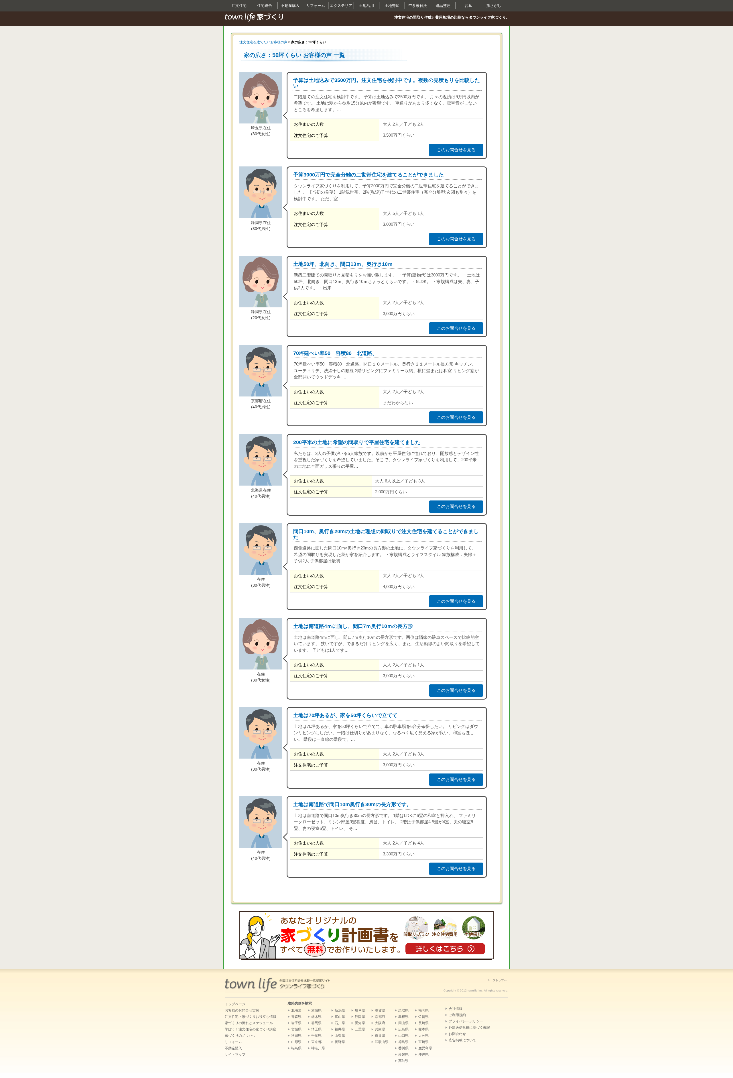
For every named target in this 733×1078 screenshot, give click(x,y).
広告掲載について (462, 1040)
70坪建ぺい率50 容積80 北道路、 (335, 353)
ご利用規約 (457, 1015)
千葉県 (316, 1036)
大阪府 (380, 1023)
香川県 (403, 1048)
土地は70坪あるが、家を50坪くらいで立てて (345, 715)
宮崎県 (423, 1042)
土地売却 (392, 5)
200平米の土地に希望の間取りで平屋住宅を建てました (356, 442)
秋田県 (296, 1036)
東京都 (316, 1042)
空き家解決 (417, 5)
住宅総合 (264, 5)
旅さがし (493, 5)
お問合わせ (457, 1034)
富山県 (340, 1017)
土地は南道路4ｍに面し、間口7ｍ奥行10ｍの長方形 (353, 626)
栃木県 (316, 1017)
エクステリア (341, 5)
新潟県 (340, 1010)
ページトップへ (497, 980)
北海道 (296, 1010)
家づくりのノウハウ (240, 1036)
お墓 (468, 5)
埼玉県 (316, 1029)
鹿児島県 (425, 1048)
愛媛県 (403, 1055)
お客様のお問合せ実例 (242, 1010)
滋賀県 (380, 1010)
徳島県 (403, 1042)
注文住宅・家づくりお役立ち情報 (250, 1017)
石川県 (340, 1023)
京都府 (380, 1017)
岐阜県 (360, 1010)
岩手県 (296, 1023)
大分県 (423, 1036)
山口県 (403, 1036)
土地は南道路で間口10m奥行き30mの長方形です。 (352, 804)
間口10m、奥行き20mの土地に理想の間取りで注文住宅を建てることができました (386, 534)
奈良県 (380, 1036)
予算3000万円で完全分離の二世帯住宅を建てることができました (368, 175)
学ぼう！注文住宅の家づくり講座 (250, 1029)
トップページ (235, 1004)
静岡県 (360, 1017)
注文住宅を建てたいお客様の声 (263, 42)
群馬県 (316, 1023)
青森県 (296, 1017)
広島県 (403, 1029)
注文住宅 (239, 5)
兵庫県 (380, 1029)
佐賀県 (423, 1017)
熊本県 (423, 1029)
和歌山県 (382, 1042)
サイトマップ (235, 1055)
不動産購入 (290, 5)
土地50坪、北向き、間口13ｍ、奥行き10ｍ (343, 264)
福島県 (296, 1048)
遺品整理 (443, 5)
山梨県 (340, 1036)
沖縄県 (423, 1055)
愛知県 (360, 1023)
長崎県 (423, 1023)
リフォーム (315, 5)
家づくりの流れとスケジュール (249, 1023)
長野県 (340, 1042)
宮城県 (296, 1029)
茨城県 (316, 1010)
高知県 (403, 1061)
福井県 (340, 1029)
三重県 (360, 1029)
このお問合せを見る (456, 149)
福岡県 (423, 1010)
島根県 (403, 1017)
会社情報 (455, 1009)
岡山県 (403, 1023)
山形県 (296, 1042)
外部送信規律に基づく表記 (469, 1028)
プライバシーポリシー (466, 1021)
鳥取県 (403, 1010)
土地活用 (366, 5)
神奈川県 (318, 1048)
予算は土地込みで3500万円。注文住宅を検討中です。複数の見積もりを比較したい (386, 83)
